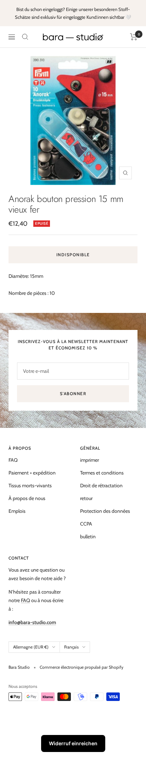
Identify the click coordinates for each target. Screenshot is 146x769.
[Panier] (133, 36)
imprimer (89, 460)
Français (71, 647)
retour (86, 498)
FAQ (13, 460)
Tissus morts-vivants (30, 485)
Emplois (17, 511)
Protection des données (105, 511)
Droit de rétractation (101, 485)
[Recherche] (25, 37)
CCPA (86, 524)
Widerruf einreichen (73, 743)
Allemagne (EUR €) (31, 647)
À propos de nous (27, 498)
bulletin (88, 536)
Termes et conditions (102, 473)
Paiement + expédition (32, 473)
